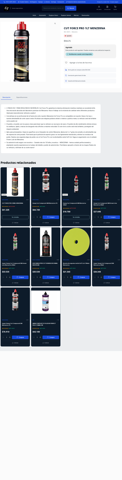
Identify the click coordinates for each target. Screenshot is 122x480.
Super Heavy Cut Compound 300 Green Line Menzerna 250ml (14, 264)
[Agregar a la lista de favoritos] (27, 182)
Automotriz (42, 15)
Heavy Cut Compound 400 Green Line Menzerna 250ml (105, 204)
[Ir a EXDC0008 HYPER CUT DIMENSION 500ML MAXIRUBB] (45, 242)
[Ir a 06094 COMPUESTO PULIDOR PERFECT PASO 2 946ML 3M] (45, 302)
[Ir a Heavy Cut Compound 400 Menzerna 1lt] (45, 181)
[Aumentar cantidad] (40, 217)
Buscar (72, 8)
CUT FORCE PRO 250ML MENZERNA (12, 203)
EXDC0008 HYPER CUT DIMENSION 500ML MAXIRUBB (45, 264)
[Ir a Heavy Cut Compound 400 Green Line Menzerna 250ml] (106, 181)
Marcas (76, 15)
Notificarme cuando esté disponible (80, 54)
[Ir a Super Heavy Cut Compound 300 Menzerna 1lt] (15, 302)
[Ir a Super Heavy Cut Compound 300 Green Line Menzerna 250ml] (15, 242)
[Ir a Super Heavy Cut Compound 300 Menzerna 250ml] (106, 242)
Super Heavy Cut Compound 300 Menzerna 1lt (12, 324)
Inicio (34, 15)
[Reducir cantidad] (34, 217)
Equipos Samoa (66, 15)
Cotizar (16, 222)
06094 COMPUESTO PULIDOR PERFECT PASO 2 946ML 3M (44, 324)
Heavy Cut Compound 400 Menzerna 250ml (74, 204)
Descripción (6, 97)
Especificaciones (21, 97)
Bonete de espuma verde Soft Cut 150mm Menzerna (76, 264)
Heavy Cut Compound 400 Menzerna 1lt (45, 203)
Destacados (85, 15)
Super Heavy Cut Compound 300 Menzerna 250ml (104, 264)
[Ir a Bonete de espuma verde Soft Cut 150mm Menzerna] (76, 242)
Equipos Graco (53, 15)
